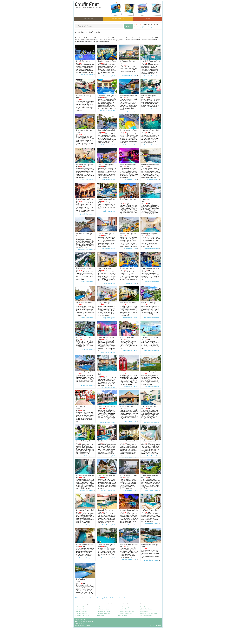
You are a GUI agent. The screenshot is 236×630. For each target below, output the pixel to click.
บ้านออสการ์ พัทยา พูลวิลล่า (129, 510)
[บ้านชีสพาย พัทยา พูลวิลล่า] (150, 439)
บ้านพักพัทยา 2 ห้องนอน (81, 607)
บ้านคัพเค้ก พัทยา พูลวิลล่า (106, 441)
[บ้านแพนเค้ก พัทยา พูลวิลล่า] (129, 439)
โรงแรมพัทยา (100, 615)
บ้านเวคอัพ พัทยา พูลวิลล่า (149, 372)
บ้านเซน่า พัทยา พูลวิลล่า (149, 95)
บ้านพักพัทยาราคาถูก (98, 598)
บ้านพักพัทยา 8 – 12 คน (103, 609)
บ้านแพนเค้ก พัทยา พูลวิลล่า (129, 441)
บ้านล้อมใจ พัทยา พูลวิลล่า (149, 475)
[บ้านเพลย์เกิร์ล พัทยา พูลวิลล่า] (85, 128)
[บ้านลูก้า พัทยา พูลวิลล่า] (107, 301)
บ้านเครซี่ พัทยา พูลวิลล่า (128, 164)
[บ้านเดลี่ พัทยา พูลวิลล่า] (85, 59)
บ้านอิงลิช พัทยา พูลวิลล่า (128, 372)
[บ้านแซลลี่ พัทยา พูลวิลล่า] (85, 301)
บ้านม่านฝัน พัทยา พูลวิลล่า (150, 268)
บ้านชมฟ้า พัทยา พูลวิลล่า (84, 199)
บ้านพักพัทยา (87, 4)
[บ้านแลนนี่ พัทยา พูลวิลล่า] (107, 163)
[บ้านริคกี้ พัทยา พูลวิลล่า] (107, 266)
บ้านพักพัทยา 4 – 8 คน (102, 607)
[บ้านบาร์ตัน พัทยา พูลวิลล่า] (107, 335)
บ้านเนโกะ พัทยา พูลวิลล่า (106, 199)
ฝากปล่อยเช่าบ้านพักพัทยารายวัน (148, 613)
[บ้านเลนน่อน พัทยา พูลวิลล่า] (150, 128)
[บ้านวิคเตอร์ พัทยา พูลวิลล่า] (107, 473)
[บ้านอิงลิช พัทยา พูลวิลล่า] (129, 370)
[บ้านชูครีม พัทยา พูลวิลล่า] (129, 404)
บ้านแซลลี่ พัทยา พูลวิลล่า (84, 303)
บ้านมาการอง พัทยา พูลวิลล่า (107, 387)
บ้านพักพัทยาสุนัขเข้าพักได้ (125, 613)
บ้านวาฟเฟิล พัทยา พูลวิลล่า (150, 406)
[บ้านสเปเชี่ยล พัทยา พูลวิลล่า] (107, 404)
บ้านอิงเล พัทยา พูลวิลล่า (84, 268)
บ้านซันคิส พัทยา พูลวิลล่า (128, 337)
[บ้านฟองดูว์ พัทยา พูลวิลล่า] (150, 232)
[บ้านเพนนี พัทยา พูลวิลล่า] (107, 508)
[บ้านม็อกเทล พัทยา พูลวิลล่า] (107, 59)
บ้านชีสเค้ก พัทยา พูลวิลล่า (149, 510)
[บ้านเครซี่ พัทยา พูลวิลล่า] (129, 163)
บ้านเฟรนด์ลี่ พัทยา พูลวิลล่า (150, 303)
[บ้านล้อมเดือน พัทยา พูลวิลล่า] (85, 577)
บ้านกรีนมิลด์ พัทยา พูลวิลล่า (150, 61)
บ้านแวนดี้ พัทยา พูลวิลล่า (106, 233)
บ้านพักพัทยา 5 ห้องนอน (81, 613)
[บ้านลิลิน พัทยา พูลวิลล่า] (129, 266)
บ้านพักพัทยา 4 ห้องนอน (81, 611)
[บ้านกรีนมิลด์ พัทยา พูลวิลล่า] (150, 59)
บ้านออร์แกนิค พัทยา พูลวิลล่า (85, 249)
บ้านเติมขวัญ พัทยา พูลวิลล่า (129, 544)
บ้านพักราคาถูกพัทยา (122, 598)
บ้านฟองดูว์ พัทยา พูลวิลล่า (149, 233)
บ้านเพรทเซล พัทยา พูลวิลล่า (107, 95)
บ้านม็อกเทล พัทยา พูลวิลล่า (107, 61)
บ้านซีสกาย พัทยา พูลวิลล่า (128, 130)
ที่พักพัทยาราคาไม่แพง (80, 598)
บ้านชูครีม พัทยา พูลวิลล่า (128, 406)
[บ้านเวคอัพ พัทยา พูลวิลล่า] (150, 370)
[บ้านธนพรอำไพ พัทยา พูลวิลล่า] (150, 543)
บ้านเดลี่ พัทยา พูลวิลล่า (83, 61)
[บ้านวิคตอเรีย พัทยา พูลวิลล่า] (129, 59)
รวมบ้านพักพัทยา (118, 19)
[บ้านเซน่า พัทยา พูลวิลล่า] (150, 93)
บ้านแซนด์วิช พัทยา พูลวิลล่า (85, 475)
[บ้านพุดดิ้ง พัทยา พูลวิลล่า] (85, 439)
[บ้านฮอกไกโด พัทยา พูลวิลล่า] (85, 404)
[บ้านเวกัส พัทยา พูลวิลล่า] (85, 335)
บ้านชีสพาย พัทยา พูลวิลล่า (150, 441)
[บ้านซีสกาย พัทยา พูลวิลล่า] (129, 128)
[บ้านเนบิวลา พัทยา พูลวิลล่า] (150, 335)
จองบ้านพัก (147, 19)
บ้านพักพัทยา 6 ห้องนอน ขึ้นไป (83, 615)
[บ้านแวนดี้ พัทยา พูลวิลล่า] (107, 232)
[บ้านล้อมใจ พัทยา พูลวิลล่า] (150, 473)
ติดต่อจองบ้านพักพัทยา (146, 615)
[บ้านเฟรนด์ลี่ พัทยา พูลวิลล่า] (150, 301)
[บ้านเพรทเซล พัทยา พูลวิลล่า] (107, 93)
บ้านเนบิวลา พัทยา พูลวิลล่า (150, 337)
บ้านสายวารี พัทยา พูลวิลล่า (85, 544)
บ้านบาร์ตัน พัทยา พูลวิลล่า (106, 337)
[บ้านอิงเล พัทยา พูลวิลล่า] (85, 266)
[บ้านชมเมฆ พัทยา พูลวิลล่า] (150, 163)
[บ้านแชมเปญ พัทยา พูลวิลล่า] (85, 508)
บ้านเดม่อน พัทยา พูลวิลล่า (84, 164)
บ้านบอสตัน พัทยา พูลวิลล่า (106, 544)
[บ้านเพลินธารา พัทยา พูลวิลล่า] (129, 197)
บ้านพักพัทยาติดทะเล (123, 609)
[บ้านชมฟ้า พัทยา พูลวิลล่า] (85, 197)
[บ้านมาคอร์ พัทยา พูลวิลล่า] (85, 370)
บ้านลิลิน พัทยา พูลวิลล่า (127, 268)
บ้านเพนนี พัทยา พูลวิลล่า (106, 510)
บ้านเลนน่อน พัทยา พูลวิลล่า (150, 130)
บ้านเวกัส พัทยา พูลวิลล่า (84, 337)
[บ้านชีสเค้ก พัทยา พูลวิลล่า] (150, 508)
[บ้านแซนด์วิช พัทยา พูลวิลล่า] (85, 473)
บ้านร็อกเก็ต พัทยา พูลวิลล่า (107, 130)
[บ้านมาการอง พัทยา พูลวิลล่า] (107, 370)
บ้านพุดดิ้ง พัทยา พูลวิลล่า (84, 441)
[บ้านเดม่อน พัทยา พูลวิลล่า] (85, 163)
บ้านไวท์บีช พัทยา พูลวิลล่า (128, 475)
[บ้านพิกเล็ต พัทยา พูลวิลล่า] (129, 301)
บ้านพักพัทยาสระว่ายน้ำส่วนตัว (126, 611)
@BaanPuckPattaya (147, 27)
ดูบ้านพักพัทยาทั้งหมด (146, 609)
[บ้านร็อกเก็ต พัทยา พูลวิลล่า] (107, 128)
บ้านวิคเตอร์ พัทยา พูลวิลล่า (107, 475)
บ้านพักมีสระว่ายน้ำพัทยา (110, 598)
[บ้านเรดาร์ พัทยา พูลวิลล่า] (129, 232)
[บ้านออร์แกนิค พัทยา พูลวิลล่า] (85, 232)
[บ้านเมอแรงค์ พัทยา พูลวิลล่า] (150, 197)
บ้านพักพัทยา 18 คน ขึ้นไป (103, 613)
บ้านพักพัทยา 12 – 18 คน (103, 611)
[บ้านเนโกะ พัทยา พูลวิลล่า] (107, 197)
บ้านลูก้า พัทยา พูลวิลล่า (105, 303)
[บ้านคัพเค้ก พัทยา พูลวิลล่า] (107, 439)
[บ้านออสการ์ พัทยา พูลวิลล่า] (129, 508)
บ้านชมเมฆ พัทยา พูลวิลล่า (150, 164)
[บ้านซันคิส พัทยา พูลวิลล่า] (129, 335)
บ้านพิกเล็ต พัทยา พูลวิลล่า (128, 303)
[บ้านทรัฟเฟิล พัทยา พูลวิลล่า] (129, 93)
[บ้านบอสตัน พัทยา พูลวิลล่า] (107, 543)
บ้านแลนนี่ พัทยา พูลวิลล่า (106, 164)
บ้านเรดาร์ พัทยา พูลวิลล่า (128, 233)
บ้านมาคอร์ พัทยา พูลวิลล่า (84, 372)
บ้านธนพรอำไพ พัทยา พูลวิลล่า (151, 560)
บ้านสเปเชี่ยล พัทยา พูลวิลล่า (107, 406)
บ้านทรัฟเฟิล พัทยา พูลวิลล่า (129, 95)
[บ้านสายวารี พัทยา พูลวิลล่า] (85, 543)
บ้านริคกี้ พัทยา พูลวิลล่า (105, 268)
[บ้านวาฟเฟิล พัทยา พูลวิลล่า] (150, 404)
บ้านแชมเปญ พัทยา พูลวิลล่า (85, 510)
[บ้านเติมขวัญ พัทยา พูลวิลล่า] (129, 543)
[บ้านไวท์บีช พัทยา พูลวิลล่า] (129, 473)
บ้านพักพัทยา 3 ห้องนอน (81, 609)
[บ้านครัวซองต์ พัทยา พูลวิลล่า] (85, 93)
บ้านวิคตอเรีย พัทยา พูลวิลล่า (129, 75)
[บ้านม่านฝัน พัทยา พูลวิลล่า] (150, 266)
